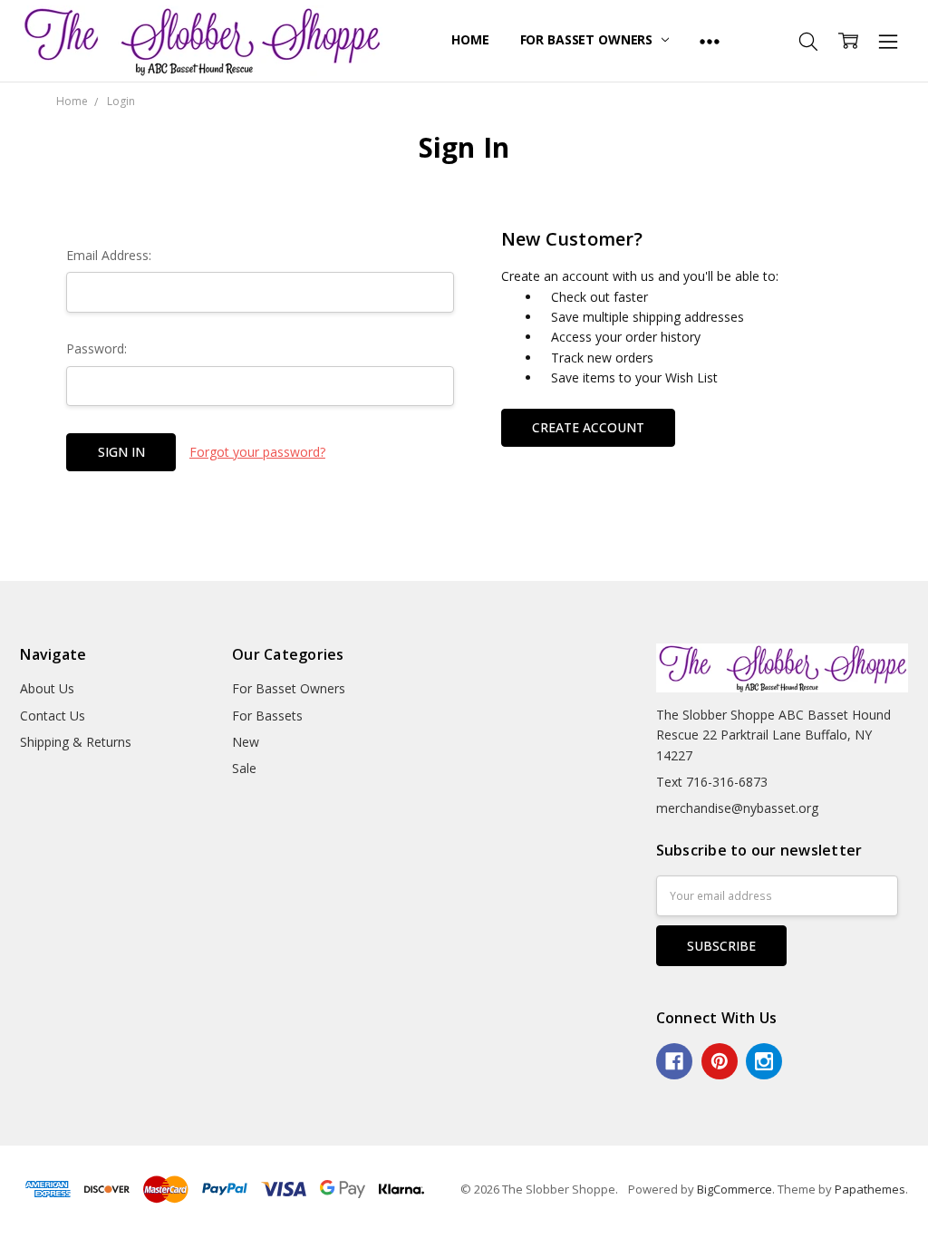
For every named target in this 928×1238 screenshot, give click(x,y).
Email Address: (108, 255)
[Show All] (709, 41)
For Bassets (267, 715)
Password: (96, 348)
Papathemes (870, 1189)
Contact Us (52, 715)
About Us (47, 688)
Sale (244, 768)
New (245, 741)
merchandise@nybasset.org (737, 808)
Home (469, 39)
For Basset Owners (588, 39)
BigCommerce (734, 1189)
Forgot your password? (257, 451)
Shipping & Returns (75, 741)
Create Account (588, 427)
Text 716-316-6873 (712, 781)
